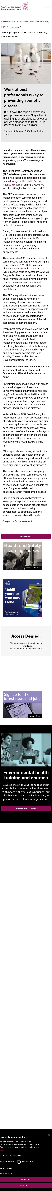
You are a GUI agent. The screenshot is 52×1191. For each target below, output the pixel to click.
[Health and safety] (22, 555)
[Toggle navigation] (48, 7)
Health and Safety (39, 22)
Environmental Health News (14, 22)
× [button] (49, 1135)
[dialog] (26, 1161)
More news (26, 536)
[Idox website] (22, 597)
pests (6, 319)
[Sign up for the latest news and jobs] (22, 704)
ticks (20, 268)
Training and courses (26, 808)
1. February (13, 27)
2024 (3, 27)
